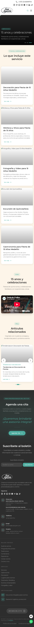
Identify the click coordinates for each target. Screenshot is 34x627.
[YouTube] (22, 5)
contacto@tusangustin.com (13, 525)
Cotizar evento (5, 559)
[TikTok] (32, 5)
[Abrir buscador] (27, 10)
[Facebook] (17, 5)
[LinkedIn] (29, 5)
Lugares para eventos (8, 578)
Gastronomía (5, 572)
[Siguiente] (30, 360)
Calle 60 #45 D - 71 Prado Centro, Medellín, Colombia (17, 503)
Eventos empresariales (8, 583)
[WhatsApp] (19, 5)
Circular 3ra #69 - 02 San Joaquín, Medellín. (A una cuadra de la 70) (19, 510)
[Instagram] (14, 5)
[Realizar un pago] (31, 616)
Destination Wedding (8, 580)
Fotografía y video (6, 585)
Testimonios (5, 551)
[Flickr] (27, 5)
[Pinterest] (24, 5)
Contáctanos (5, 554)
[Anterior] (3, 360)
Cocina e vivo (5, 561)
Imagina (11, 620)
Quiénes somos (6, 546)
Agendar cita (16, 433)
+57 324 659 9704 (10, 518)
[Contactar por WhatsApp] (31, 621)
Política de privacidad (9, 623)
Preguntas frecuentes (8, 549)
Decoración (4, 575)
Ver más (6, 101)
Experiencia (4, 556)
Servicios (4, 570)
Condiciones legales (24, 623)
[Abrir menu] (31, 10)
